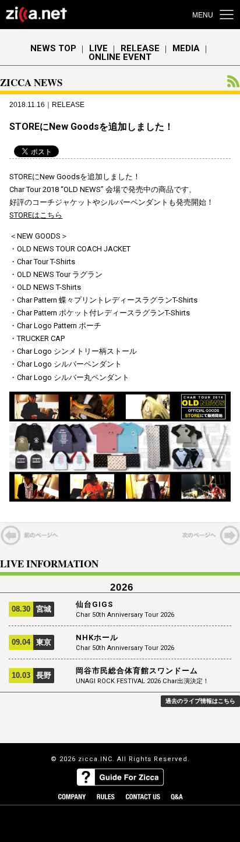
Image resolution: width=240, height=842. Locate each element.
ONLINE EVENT (120, 57)
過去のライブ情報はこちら (200, 701)
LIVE (98, 48)
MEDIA (186, 48)
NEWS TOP (53, 48)
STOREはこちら (35, 215)
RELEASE (140, 48)
